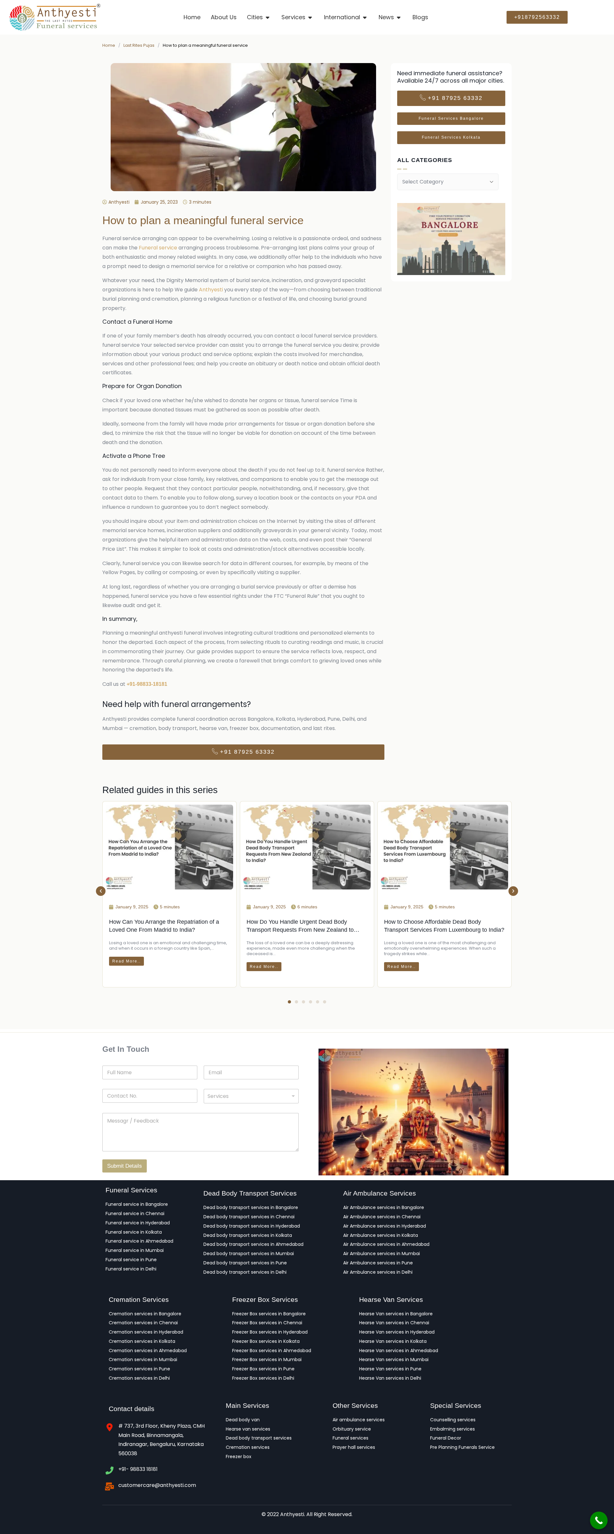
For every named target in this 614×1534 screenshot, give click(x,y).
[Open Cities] (267, 17)
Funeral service (158, 247)
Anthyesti (211, 289)
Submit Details (124, 1166)
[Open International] (365, 17)
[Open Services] (310, 17)
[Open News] (399, 17)
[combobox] (251, 1096)
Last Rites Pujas (138, 45)
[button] (101, 891)
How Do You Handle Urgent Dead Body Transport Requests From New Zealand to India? (300, 930)
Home (108, 45)
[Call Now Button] (599, 1520)
